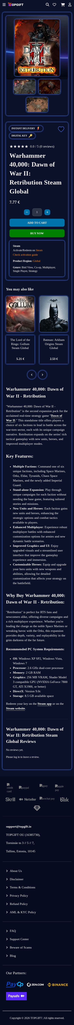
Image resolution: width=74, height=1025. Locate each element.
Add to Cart (37, 222)
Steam (39, 250)
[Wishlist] (54, 5)
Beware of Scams (21, 947)
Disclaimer (16, 879)
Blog (13, 955)
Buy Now (37, 233)
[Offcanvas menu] (4, 5)
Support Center (19, 939)
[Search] (47, 5)
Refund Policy (19, 904)
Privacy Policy (19, 895)
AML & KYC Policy (23, 912)
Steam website (15, 708)
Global (36, 260)
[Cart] (62, 5)
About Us (16, 871)
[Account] (69, 4)
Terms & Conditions (22, 887)
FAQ (13, 931)
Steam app (45, 703)
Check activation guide (25, 254)
